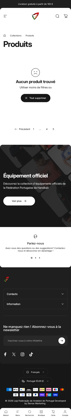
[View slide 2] (35, 258)
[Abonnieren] (61, 340)
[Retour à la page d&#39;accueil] (4, 35)
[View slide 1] (32, 258)
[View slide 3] (39, 258)
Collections (15, 35)
